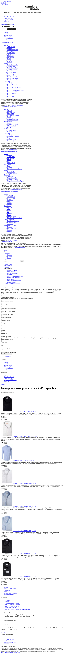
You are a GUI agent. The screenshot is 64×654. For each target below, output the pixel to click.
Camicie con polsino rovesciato (15, 90)
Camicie (9, 207)
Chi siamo (6, 601)
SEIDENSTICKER (12, 50)
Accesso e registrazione (10, 588)
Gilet (8, 209)
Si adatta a (6, 63)
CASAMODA (11, 53)
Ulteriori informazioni (17, 105)
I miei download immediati (14, 280)
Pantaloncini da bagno (13, 221)
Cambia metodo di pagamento (15, 276)
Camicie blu (10, 96)
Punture (9, 210)
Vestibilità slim (11, 66)
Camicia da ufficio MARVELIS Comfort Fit (25, 411)
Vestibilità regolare (12, 69)
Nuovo (6, 362)
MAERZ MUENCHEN (13, 115)
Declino (3, 652)
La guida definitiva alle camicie (12, 603)
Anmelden (3, 384)
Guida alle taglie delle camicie (12, 604)
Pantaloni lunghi (11, 216)
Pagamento (7, 590)
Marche (6, 45)
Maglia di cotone (11, 139)
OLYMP (9, 48)
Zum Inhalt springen (6, 1)
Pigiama (9, 227)
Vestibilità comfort (12, 130)
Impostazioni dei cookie (10, 20)
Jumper (9, 123)
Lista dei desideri (11, 282)
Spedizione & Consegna (10, 593)
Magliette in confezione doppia (15, 181)
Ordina (6, 587)
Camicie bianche (11, 93)
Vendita (6, 369)
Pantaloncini (10, 213)
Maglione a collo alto (12, 124)
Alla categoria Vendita (6, 241)
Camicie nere (10, 94)
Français (9, 256)
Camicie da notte (11, 228)
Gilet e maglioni (11, 126)
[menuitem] (33, 15)
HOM (8, 201)
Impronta (6, 21)
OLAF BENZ (11, 197)
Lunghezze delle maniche (10, 72)
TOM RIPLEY (11, 118)
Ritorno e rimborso (9, 594)
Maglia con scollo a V (13, 136)
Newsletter (7, 600)
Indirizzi (9, 274)
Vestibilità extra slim (12, 65)
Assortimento (7, 206)
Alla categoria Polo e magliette (9, 151)
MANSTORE (11, 198)
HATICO (9, 62)
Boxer (9, 215)
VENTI (9, 54)
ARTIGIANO (11, 47)
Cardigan (9, 127)
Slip (8, 212)
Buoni (5, 591)
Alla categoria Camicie (7, 42)
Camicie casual (11, 85)
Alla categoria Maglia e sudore (9, 106)
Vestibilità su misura (12, 68)
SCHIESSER (10, 195)
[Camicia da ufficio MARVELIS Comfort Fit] (7, 411)
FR (3, 3)
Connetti (9, 270)
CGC (5, 15)
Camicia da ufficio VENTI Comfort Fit (24, 460)
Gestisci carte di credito (13, 277)
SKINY (9, 203)
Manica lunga (10, 74)
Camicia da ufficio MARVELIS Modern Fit (25, 436)
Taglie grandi (10, 83)
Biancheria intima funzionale (14, 218)
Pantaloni (9, 231)
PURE (9, 59)
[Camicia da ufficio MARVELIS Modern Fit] (7, 436)
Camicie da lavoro (12, 84)
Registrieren (4, 24)
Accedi (12, 24)
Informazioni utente (12, 273)
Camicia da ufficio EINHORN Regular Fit (25, 483)
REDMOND (10, 57)
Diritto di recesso (8, 18)
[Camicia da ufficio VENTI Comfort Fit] (7, 460)
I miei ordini (10, 279)
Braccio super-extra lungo (14, 80)
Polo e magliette (8, 164)
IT (5, 3)
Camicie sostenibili (12, 91)
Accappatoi (10, 224)
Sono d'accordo (9, 652)
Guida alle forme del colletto (11, 606)
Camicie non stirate (12, 88)
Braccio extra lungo (12, 78)
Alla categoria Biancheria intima (9, 191)
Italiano (9, 258)
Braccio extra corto (12, 77)
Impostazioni (17, 652)
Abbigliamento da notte (10, 225)
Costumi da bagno (9, 219)
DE (1, 3)
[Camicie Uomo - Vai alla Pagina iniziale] (32, 9)
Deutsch (9, 255)
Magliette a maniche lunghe (14, 169)
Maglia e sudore (8, 121)
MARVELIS (10, 51)
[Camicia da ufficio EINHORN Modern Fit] (7, 506)
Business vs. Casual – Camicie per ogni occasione (17, 609)
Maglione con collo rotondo (14, 138)
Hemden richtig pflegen (10, 607)
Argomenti (7, 81)
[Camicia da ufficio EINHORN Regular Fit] (7, 483)
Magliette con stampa (12, 179)
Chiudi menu (7, 253)
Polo (8, 166)
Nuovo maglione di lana (13, 141)
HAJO (9, 117)
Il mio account (11, 271)
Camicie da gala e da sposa (14, 87)
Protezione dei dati (9, 17)
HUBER (9, 204)
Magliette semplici (12, 178)
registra (15, 270)
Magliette (9, 167)
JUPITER (10, 60)
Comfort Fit (10, 71)
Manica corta (10, 75)
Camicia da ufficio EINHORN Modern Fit (25, 506)
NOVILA (10, 200)
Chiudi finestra (4, 4)
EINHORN (10, 56)
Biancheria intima (8, 368)
